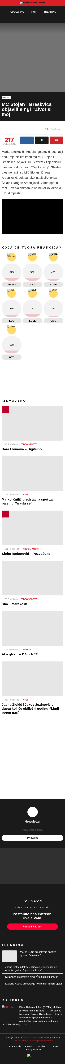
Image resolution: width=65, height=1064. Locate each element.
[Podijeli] (27, 140)
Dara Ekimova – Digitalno (22, 449)
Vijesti (26, 494)
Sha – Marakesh (14, 604)
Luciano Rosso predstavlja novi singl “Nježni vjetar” (34, 983)
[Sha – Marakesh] (32, 578)
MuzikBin (42, 1046)
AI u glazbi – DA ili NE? (20, 654)
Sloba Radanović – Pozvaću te (26, 554)
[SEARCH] (54, 18)
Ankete (27, 649)
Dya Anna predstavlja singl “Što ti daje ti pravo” (31, 976)
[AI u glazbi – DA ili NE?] (32, 628)
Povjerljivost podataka (41, 1040)
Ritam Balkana (30, 1037)
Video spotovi (29, 444)
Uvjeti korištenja (20, 1040)
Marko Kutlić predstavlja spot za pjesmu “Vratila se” (38, 953)
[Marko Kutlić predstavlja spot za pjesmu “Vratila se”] (32, 473)
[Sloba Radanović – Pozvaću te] (32, 528)
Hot (34, 11)
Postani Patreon (32, 926)
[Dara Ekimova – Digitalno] (32, 423)
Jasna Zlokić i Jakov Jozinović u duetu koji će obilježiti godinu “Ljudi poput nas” (30, 708)
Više (26, 1024)
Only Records (14, 1046)
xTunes (54, 1046)
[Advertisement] (32, 759)
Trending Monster (33, 1049)
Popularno (16, 11)
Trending (50, 11)
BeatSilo (29, 1046)
